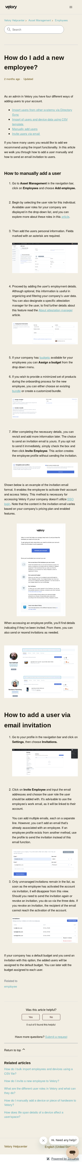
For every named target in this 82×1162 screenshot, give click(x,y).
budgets (45, 357)
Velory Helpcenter (14, 20)
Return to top (13, 1050)
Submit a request (56, 1037)
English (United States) (60, 1146)
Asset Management (39, 20)
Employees (61, 20)
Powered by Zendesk (65, 1158)
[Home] (11, 7)
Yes (31, 1017)
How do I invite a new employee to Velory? (31, 1081)
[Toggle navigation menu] (71, 7)
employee (10, 986)
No (51, 1017)
